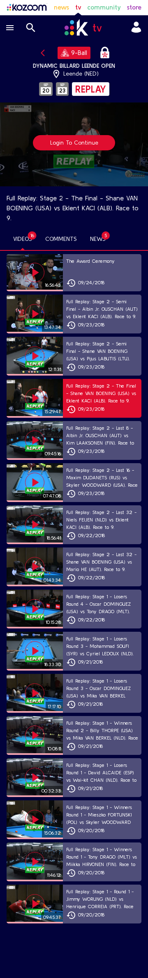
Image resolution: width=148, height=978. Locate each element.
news (61, 7)
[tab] (23, 239)
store (134, 7)
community (104, 7)
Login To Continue (74, 142)
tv (78, 7)
